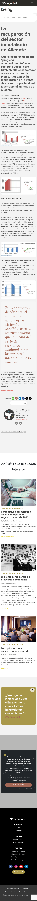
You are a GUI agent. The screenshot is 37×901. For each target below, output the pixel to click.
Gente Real (9, 17)
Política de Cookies (10, 892)
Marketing (4, 608)
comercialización (7, 390)
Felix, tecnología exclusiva (18, 854)
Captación (4, 668)
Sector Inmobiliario (7, 536)
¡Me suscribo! (12, 716)
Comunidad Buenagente (18, 860)
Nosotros (18, 827)
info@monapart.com (21, 419)
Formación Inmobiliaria (14, 17)
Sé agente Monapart (18, 851)
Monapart (17, 95)
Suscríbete (18, 785)
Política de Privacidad (13, 888)
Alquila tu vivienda (18, 842)
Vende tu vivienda (18, 839)
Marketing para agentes (18, 857)
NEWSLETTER (18, 872)
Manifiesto (18, 830)
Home (5, 17)
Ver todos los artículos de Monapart (13, 432)
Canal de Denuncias (24, 892)
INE (24, 99)
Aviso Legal (25, 888)
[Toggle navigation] (32, 3)
